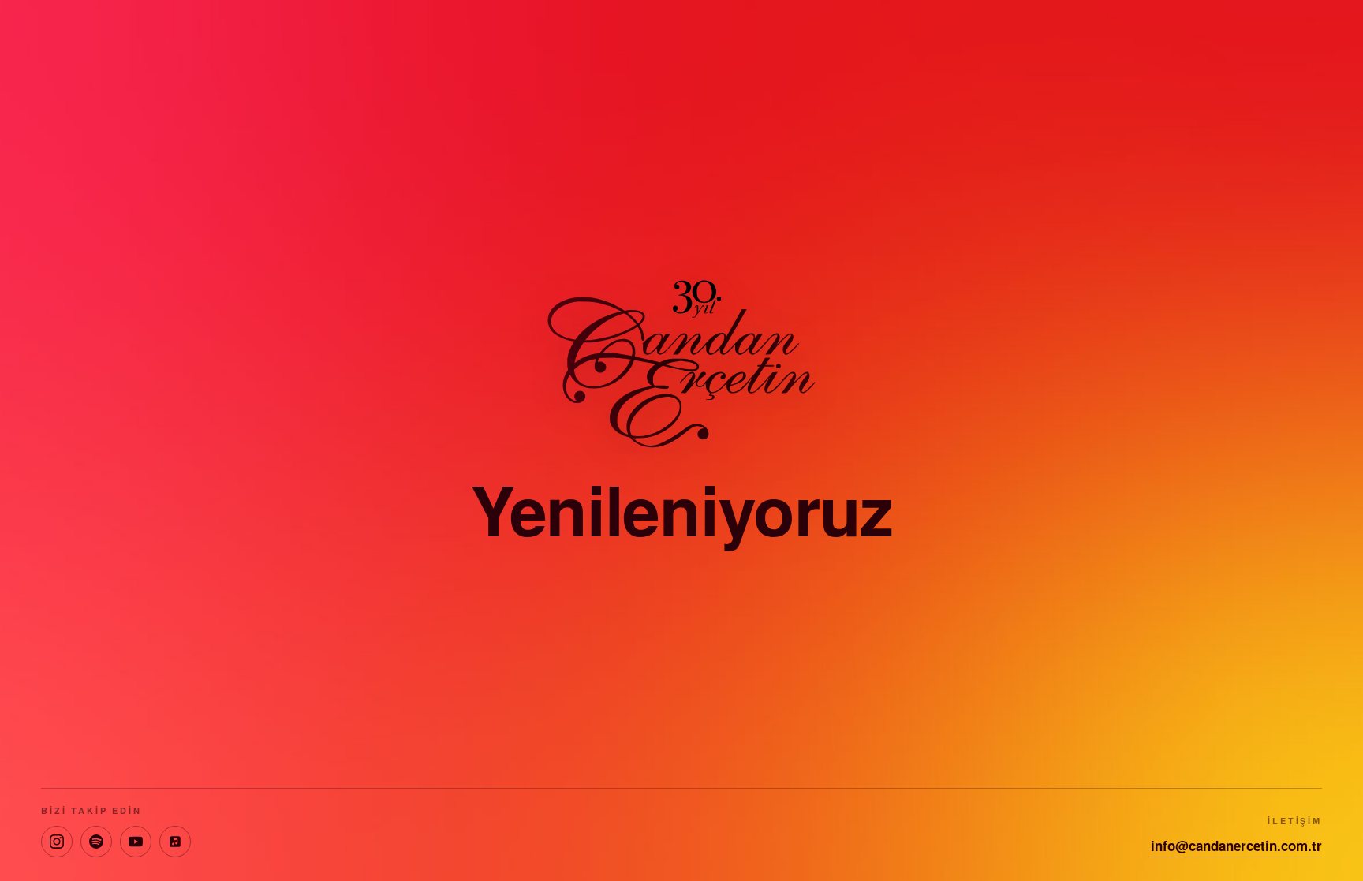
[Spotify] (96, 841)
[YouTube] (135, 841)
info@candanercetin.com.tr (1236, 845)
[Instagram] (57, 841)
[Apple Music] (175, 841)
